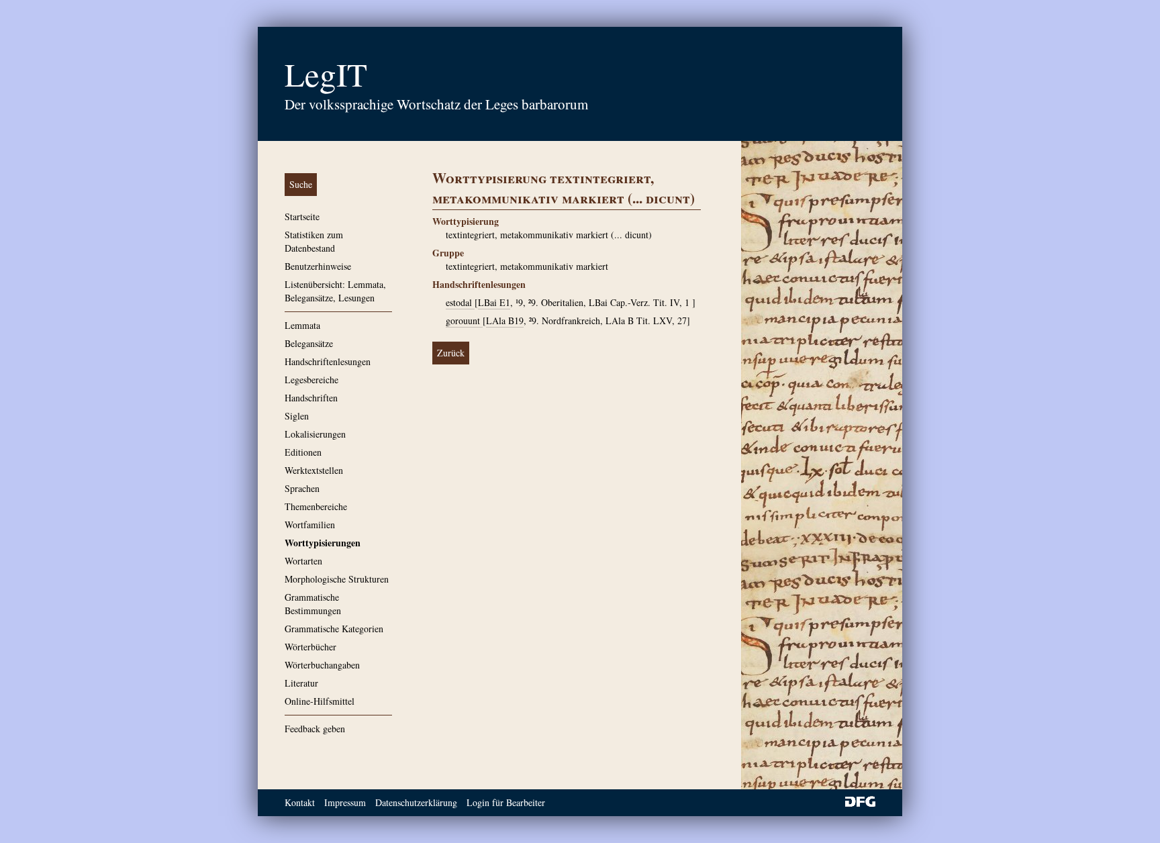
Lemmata (302, 325)
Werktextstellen (314, 470)
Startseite (302, 216)
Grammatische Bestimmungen (313, 604)
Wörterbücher (310, 646)
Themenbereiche (316, 506)
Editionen (303, 452)
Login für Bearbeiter (506, 802)
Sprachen (302, 488)
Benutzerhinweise (318, 266)
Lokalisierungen (315, 434)
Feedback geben (315, 728)
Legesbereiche (311, 379)
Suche (300, 184)
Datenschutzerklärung (416, 802)
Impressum (345, 802)
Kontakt (300, 802)
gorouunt (464, 320)
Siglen (297, 415)
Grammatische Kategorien (334, 628)
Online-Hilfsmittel (319, 701)
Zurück (451, 352)
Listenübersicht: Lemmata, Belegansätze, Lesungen (335, 291)
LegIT (326, 74)
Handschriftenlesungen (328, 361)
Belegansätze (309, 343)
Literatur (301, 683)
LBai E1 (494, 302)
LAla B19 (505, 320)
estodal (460, 302)
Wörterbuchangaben (322, 664)
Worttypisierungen (322, 543)
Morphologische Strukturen (337, 579)
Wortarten (303, 560)
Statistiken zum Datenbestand (314, 241)
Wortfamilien (310, 524)
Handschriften (311, 397)
